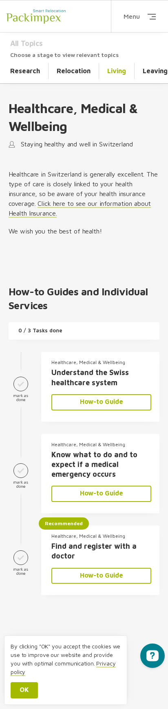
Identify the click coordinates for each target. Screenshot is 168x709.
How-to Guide (101, 401)
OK (24, 689)
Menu (132, 16)
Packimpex (36, 16)
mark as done (20, 397)
